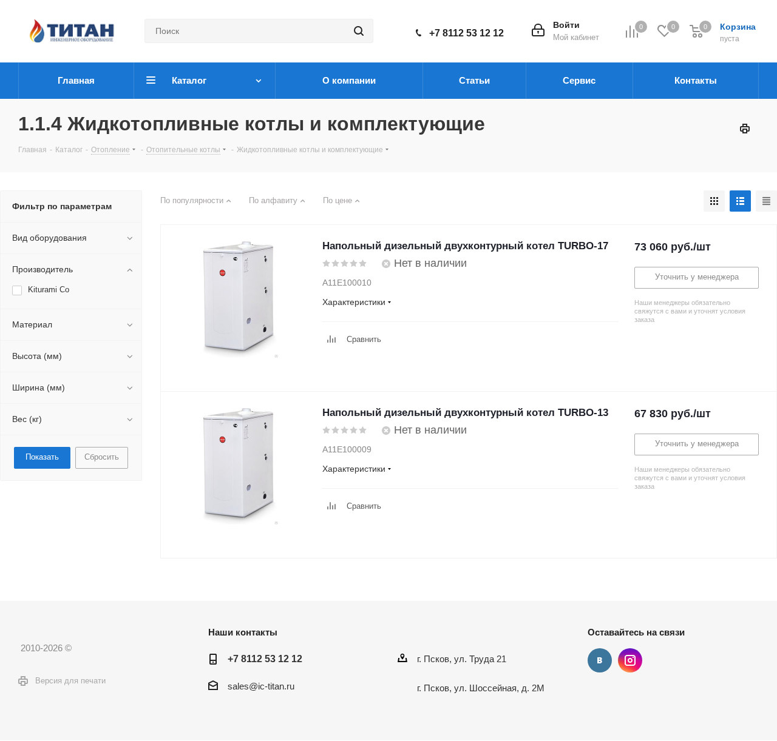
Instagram (630, 660)
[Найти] (358, 31)
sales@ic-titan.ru (261, 686)
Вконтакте (600, 660)
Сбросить (101, 456)
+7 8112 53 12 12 (466, 33)
